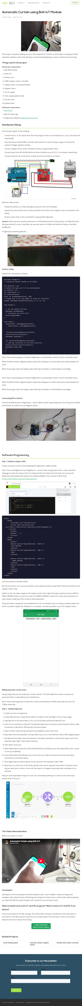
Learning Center (33, 3)
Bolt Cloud (8, 110)
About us (46, 3)
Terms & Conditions (8, 1002)
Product (21, 3)
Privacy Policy (20, 1002)
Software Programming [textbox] (15, 455)
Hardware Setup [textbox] (11, 125)
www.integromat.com (29, 118)
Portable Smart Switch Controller (67, 943)
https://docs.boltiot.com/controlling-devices (19, 479)
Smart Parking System (10, 943)
